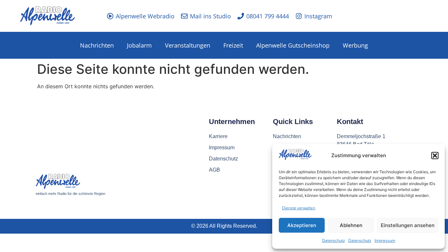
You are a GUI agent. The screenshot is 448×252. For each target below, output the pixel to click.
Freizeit (233, 45)
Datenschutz (333, 240)
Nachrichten (97, 45)
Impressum (385, 240)
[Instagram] (298, 16)
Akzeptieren (301, 225)
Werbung (355, 45)
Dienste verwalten (298, 208)
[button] (435, 155)
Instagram (318, 16)
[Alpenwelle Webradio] (110, 16)
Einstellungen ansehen (408, 225)
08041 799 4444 (267, 16)
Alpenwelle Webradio (145, 16)
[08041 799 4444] (240, 16)
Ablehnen (351, 225)
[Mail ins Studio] (184, 16)
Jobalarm (139, 45)
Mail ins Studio (210, 16)
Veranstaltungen (187, 45)
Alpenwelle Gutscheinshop (293, 45)
